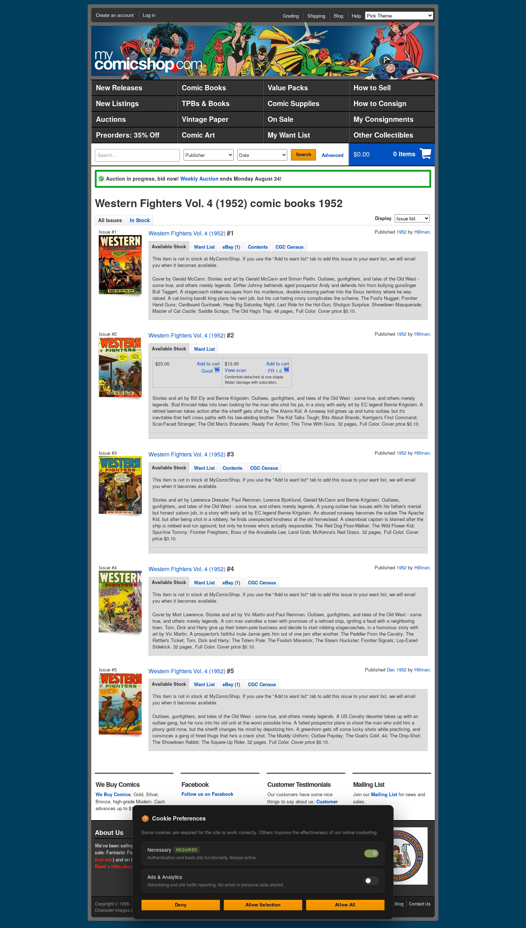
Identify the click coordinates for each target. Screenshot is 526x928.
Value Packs (288, 87)
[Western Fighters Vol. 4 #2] (119, 367)
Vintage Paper (205, 119)
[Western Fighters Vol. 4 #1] (119, 264)
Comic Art (198, 135)
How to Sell (372, 87)
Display (383, 218)
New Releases (119, 87)
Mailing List (384, 794)
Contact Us (419, 903)
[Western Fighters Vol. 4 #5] (119, 704)
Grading (291, 15)
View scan (235, 370)
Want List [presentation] (204, 246)
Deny (180, 904)
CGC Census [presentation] (289, 246)
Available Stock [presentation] (169, 246)
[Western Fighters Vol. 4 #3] (119, 485)
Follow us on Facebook (207, 793)
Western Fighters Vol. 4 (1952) (186, 233)
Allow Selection (263, 904)
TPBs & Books (206, 103)
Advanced (333, 155)
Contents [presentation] (258, 246)
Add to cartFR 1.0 (277, 367)
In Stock (140, 220)
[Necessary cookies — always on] (371, 853)
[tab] (168, 246)
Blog (338, 15)
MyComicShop (148, 62)
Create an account (115, 14)
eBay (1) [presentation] (231, 246)
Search (303, 154)
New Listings (117, 103)
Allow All (345, 904)
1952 (401, 231)
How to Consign (380, 103)
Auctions (111, 119)
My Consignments (384, 119)
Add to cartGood (208, 367)
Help (356, 15)
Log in (149, 14)
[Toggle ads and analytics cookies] (371, 881)
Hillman (422, 231)
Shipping (316, 15)
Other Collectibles (383, 135)
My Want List (289, 135)
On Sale (280, 119)
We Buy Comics (113, 794)
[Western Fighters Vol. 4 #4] (119, 601)
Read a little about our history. (128, 866)
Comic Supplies (294, 103)
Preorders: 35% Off (127, 135)
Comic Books (204, 87)
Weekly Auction (199, 178)
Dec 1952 (396, 669)
